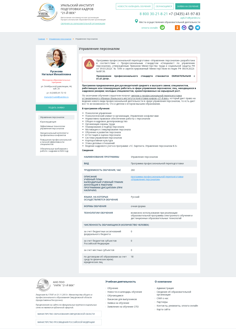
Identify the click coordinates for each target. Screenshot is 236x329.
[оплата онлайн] (166, 29)
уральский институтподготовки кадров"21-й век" (77, 9)
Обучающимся (115, 295)
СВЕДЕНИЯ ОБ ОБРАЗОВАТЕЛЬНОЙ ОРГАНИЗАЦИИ (83, 23)
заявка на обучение (187, 6)
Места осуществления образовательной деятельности (169, 22)
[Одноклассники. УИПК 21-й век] (178, 29)
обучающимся (164, 6)
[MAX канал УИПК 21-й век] (185, 29)
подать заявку (56, 107)
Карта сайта (163, 309)
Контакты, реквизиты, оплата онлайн (177, 305)
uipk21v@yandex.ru (190, 17)
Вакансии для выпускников (122, 299)
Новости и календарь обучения (124, 291)
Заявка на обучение (118, 302)
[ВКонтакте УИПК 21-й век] (191, 29)
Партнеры (162, 301)
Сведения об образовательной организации (174, 293)
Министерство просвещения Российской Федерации (66, 322)
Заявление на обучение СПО (123, 306)
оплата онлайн (149, 27)
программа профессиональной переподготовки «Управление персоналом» (157, 178)
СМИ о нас (162, 298)
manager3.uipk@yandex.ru (56, 97)
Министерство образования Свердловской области (66, 314)
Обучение (112, 288)
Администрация (165, 288)
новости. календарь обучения (134, 6)
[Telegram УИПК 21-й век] (197, 29)
